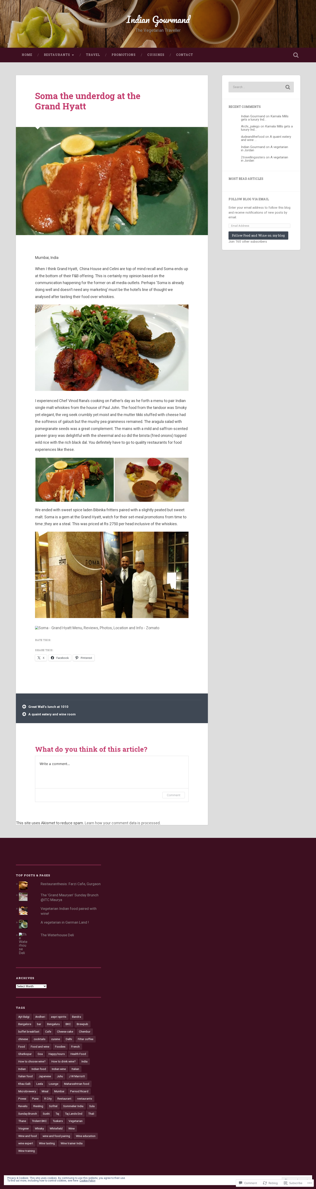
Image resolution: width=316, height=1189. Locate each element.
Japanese (44, 1076)
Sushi (46, 1113)
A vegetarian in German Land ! (65, 922)
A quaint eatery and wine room (52, 714)
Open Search (296, 55)
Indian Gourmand (158, 19)
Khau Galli (24, 1083)
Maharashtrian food (76, 1083)
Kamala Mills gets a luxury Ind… (264, 117)
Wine (71, 1128)
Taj (57, 1113)
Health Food (78, 1054)
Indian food (39, 1069)
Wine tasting (47, 1143)
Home (27, 55)
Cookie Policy (87, 1180)
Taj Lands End (73, 1113)
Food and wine (40, 1046)
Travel (93, 55)
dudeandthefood (252, 137)
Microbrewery (27, 1091)
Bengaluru (53, 1024)
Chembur (85, 1031)
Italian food (25, 1076)
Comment (173, 795)
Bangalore (24, 1024)
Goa (40, 1054)
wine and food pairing (56, 1136)
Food (21, 1046)
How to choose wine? (32, 1061)
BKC (68, 1024)
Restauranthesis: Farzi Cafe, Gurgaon (71, 884)
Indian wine (59, 1069)
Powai (22, 1098)
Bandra (76, 1016)
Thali (91, 1113)
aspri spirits (58, 1016)
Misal (45, 1091)
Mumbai (59, 1091)
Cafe (48, 1031)
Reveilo (23, 1106)
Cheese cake (65, 1031)
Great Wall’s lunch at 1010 (48, 707)
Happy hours (57, 1054)
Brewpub (82, 1024)
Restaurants (57, 55)
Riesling (38, 1106)
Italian (75, 1069)
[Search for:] (261, 87)
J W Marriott (77, 1076)
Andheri (40, 1016)
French (75, 1046)
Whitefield (56, 1128)
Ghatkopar (25, 1054)
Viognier (23, 1128)
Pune (35, 1098)
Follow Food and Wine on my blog (258, 235)
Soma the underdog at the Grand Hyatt (87, 101)
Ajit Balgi (23, 1016)
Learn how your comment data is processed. (123, 823)
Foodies (60, 1046)
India (84, 1061)
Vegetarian (76, 1121)
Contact (184, 55)
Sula (92, 1106)
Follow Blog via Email (249, 199)
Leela (39, 1083)
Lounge (53, 1083)
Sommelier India (73, 1106)
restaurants (84, 1098)
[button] (74, 479)
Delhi (69, 1039)
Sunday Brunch (27, 1113)
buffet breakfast (28, 1031)
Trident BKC (39, 1121)
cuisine (55, 1039)
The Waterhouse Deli (57, 935)
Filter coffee (85, 1039)
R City (48, 1098)
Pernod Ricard (79, 1091)
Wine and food (27, 1136)
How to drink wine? (63, 1061)
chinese (23, 1039)
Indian (22, 1069)
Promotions (124, 55)
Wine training (26, 1150)
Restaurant (64, 1098)
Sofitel (53, 1106)
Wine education (85, 1136)
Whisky (39, 1128)
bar (39, 1024)
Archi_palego (250, 126)
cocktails (39, 1039)
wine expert (25, 1143)
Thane (22, 1121)
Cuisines (155, 55)
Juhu (60, 1076)
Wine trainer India (72, 1143)
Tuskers (58, 1121)
